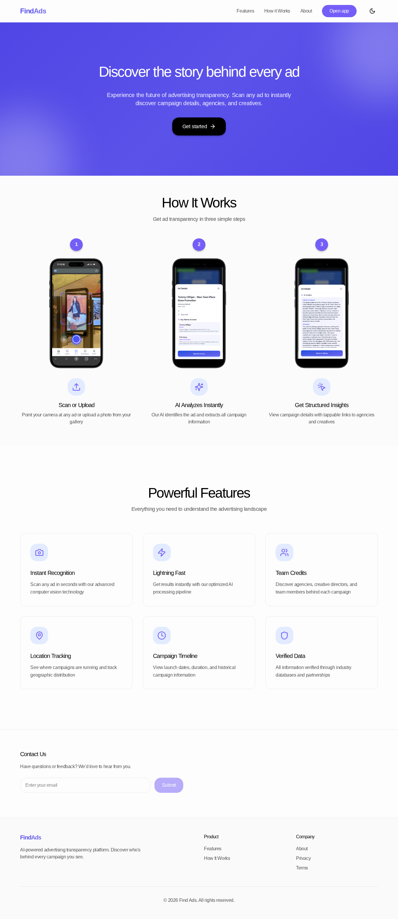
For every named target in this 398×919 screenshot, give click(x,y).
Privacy (303, 858)
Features (245, 10)
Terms (302, 867)
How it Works (277, 10)
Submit (169, 785)
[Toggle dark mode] (372, 11)
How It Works (217, 858)
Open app (339, 10)
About (306, 10)
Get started (194, 126)
